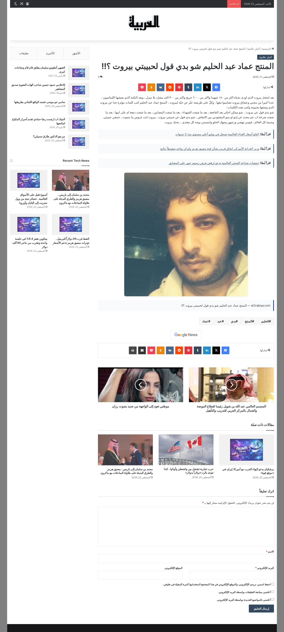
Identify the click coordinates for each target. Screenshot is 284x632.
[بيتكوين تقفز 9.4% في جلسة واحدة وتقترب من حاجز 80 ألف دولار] (28, 224)
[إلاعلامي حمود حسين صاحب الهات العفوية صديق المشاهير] (78, 90)
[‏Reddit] (170, 87)
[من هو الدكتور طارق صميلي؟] (78, 141)
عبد (219, 321)
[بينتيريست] (179, 87)
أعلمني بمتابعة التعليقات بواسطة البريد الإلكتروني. (244, 592)
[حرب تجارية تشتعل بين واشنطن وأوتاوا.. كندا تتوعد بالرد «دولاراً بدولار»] (186, 449)
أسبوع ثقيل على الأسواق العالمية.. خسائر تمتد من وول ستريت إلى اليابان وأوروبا (31, 198)
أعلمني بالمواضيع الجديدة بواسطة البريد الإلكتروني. (244, 599)
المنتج (248, 321)
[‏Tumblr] (188, 87)
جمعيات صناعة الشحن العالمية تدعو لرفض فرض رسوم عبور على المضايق (214, 163)
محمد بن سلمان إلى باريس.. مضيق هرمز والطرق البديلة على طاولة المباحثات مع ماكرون (71, 198)
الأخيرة (50, 53)
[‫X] (207, 87)
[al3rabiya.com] (142, 24)
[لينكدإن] (198, 87)
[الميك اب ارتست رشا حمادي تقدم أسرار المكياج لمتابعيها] (78, 124)
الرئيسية (267, 48)
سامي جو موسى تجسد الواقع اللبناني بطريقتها (39, 102)
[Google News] (186, 335)
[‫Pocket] (142, 87)
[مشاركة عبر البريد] (142, 350)
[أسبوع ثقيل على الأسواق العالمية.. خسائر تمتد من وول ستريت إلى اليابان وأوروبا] (28, 180)
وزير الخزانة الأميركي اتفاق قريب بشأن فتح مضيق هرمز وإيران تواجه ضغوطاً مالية (209, 148)
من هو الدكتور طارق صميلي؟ (49, 136)
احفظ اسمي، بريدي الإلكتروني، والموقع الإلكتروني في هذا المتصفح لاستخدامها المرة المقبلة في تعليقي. (217, 584)
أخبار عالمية (253, 48)
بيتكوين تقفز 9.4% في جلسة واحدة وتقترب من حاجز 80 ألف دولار (29, 242)
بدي (233, 321)
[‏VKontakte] (160, 87)
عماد (205, 321)
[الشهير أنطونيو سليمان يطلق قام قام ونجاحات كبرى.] (78, 73)
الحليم (265, 321)
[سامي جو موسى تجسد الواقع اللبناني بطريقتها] (78, 107)
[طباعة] (133, 350)
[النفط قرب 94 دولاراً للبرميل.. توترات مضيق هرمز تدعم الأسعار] (70, 224)
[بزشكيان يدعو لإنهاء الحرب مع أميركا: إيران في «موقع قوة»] (246, 449)
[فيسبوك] (216, 87)
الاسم (270, 551)
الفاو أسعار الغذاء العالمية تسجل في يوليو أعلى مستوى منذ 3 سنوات (217, 134)
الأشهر (76, 53)
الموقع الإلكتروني (174, 567)
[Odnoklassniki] (151, 87)
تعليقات (23, 53)
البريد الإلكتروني (264, 567)
